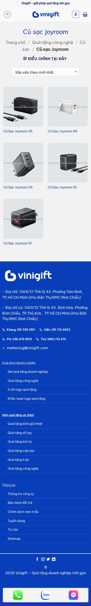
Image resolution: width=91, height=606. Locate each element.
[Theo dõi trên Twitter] (48, 559)
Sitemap (14, 539)
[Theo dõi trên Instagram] (43, 559)
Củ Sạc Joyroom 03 (17, 187)
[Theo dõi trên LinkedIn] (53, 559)
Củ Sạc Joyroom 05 (17, 131)
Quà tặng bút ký (20, 442)
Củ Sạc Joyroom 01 (17, 243)
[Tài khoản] (75, 14)
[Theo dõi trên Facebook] (37, 559)
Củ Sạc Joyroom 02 (62, 187)
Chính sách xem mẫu (23, 512)
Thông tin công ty (21, 494)
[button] (7, 14)
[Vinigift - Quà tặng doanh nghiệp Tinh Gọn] (46, 14)
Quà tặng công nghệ (52, 42)
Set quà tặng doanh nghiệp (28, 372)
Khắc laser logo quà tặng (26, 399)
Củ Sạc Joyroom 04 (62, 131)
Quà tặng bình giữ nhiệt (25, 424)
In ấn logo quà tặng (22, 390)
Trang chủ (15, 42)
